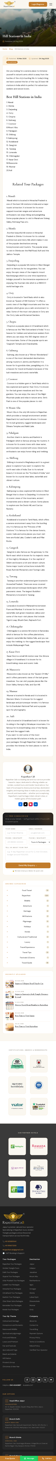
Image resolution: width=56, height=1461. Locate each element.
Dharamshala (35, 1301)
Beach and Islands (9, 1354)
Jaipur (32, 1264)
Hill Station (7, 1358)
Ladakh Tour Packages (11, 1285)
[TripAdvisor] (51, 1379)
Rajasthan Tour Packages (12, 1264)
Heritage (36, 911)
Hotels (36, 932)
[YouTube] (39, 1379)
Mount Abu (34, 1276)
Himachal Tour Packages (12, 1289)
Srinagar (33, 1289)
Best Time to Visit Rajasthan (26, 1026)
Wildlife (36, 901)
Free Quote (10, 1458)
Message (30, 1458)
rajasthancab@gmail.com (13, 1250)
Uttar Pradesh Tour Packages (14, 1281)
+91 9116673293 (9, 1246)
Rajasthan (12, 62)
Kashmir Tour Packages (11, 1297)
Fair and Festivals (9, 1346)
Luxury (36, 942)
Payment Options (36, 1333)
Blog (11, 49)
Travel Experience (34, 947)
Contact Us (34, 1325)
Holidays (36, 927)
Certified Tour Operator (39, 1350)
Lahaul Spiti (34, 1297)
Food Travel (35, 890)
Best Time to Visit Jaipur (25, 1015)
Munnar (32, 1305)
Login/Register (38, 4)
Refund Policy (35, 1346)
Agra (31, 1285)
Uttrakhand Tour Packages (13, 1293)
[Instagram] (33, 1379)
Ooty (31, 1310)
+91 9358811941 (9, 1241)
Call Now (48, 1458)
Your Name (10, 829)
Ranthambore (35, 1281)
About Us (33, 1321)
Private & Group (9, 1362)
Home (5, 49)
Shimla (32, 1293)
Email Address (35, 829)
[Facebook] (27, 1379)
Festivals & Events (34, 958)
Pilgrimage (35, 921)
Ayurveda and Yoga (10, 1350)
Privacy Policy (35, 1338)
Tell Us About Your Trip (16, 847)
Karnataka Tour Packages (12, 1305)
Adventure (35, 906)
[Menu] (50, 4)
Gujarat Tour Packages (11, 1276)
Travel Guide (35, 963)
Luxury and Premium (10, 1342)
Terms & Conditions (37, 1342)
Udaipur (33, 1268)
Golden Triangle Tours (11, 1268)
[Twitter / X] (45, 1379)
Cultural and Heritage (11, 1321)
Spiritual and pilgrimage (12, 1333)
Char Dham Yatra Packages (13, 1301)
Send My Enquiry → (28, 865)
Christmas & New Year (11, 1367)
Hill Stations (35, 916)
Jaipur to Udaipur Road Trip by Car (29, 983)
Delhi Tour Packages (10, 1272)
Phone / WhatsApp (13, 838)
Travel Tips (35, 952)
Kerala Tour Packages (11, 1310)
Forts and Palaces (9, 1338)
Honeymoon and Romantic (13, 1325)
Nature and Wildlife (10, 1329)
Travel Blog (34, 1329)
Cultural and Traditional (32, 937)
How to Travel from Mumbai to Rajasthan (31, 1005)
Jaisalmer (33, 1272)
